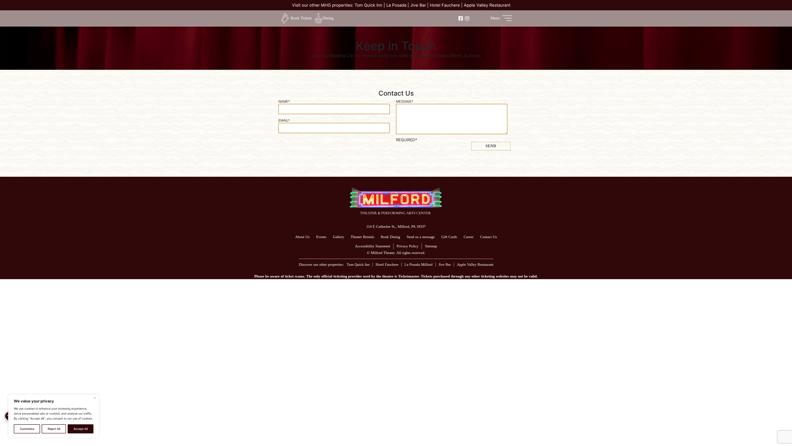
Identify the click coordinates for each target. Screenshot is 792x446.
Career (469, 237)
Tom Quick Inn (368, 5)
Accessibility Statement (372, 246)
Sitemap (431, 246)
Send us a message (421, 237)
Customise (27, 429)
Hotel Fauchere (445, 5)
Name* (284, 101)
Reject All (54, 429)
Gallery (338, 237)
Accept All (81, 429)
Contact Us (488, 237)
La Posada (396, 5)
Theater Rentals (362, 237)
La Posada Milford (418, 264)
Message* (404, 101)
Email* (284, 120)
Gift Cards (449, 237)
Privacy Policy (407, 246)
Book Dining (390, 237)
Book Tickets (301, 18)
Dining (328, 18)
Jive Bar (418, 5)
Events (321, 237)
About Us (302, 237)
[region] (53, 416)
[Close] (94, 397)
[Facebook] (460, 18)
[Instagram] (467, 18)
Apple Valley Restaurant (487, 5)
